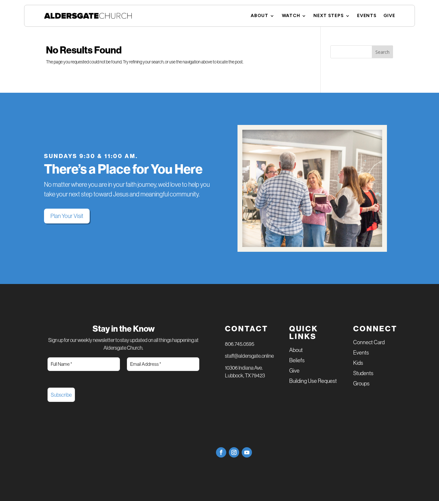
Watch (291, 16)
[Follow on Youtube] (247, 452)
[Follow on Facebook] (221, 452)
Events (366, 16)
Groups (361, 384)
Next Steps (328, 16)
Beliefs (297, 361)
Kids (358, 363)
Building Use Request (313, 381)
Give (389, 16)
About (259, 16)
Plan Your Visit (66, 216)
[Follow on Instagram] (234, 452)
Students (363, 373)
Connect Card (369, 342)
